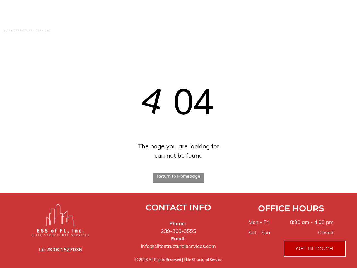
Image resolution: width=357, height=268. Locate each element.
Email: (178, 238)
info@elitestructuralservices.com (178, 246)
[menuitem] (107, 18)
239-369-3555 (178, 231)
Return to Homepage (178, 176)
